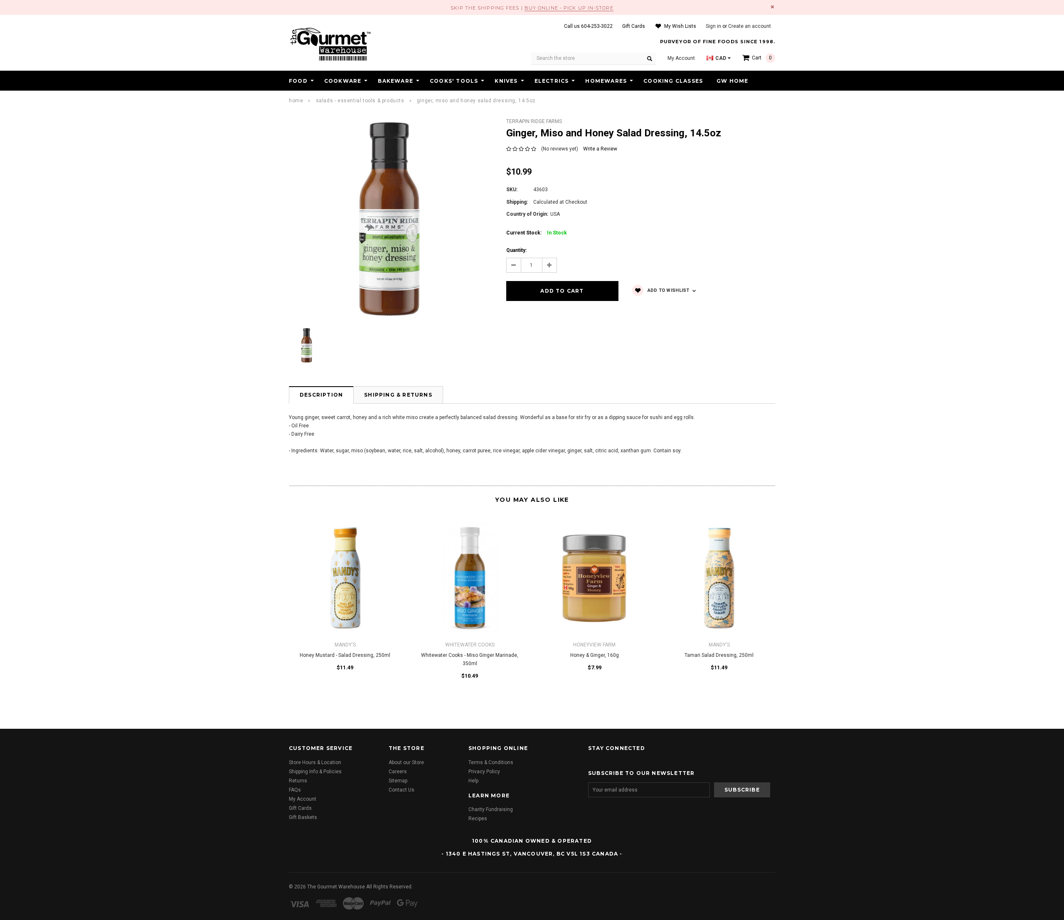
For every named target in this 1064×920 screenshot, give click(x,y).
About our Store (406, 762)
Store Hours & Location (315, 762)
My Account (302, 799)
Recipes (477, 818)
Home (296, 101)
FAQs (295, 790)
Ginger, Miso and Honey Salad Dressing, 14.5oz (476, 101)
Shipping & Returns (398, 395)
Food (298, 81)
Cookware (343, 81)
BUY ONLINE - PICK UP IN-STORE (569, 8)
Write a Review (600, 149)
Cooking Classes (673, 81)
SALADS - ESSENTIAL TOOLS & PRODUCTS (360, 101)
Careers (398, 771)
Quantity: (516, 250)
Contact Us (401, 790)
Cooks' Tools (454, 81)
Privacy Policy (484, 771)
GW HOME (732, 81)
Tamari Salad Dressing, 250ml (719, 655)
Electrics (551, 81)
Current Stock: (536, 233)
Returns (298, 781)
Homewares (606, 81)
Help (473, 781)
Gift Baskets (303, 817)
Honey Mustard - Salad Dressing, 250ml (345, 655)
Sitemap (398, 781)
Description (321, 395)
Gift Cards (300, 808)
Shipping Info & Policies (315, 771)
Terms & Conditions (490, 762)
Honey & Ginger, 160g (594, 655)
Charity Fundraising (490, 809)
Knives (506, 81)
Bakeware (395, 81)
